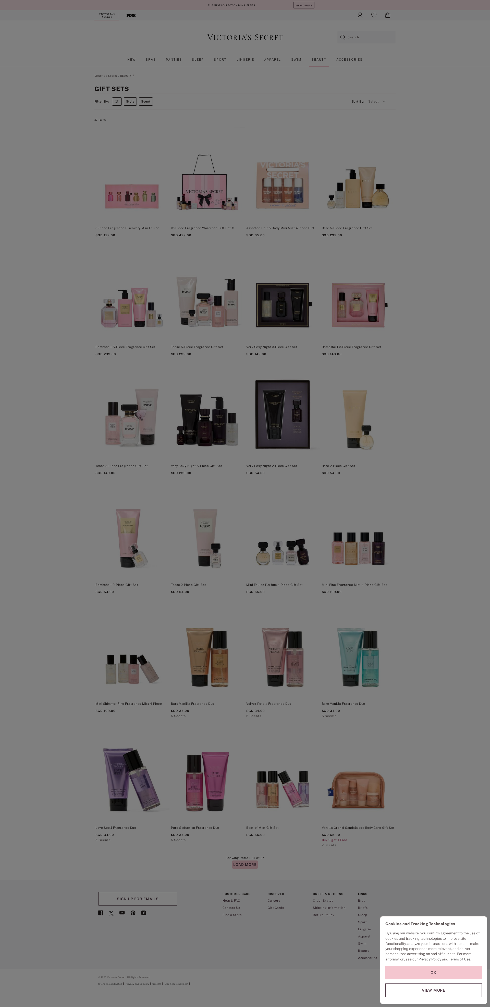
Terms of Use (459, 959)
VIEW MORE (433, 990)
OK (434, 972)
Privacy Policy (430, 959)
